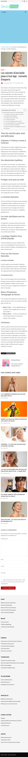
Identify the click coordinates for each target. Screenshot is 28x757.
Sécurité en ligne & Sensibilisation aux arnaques (12, 663)
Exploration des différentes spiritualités (10, 701)
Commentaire (5, 538)
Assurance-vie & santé (6, 651)
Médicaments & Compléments (8, 602)
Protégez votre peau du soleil (11, 117)
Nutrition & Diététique (6, 605)
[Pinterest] (25, 1)
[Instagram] (26, 1)
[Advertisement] (14, 28)
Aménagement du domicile (7, 684)
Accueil (3, 47)
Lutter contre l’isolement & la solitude (10, 742)
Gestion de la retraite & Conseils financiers (11, 641)
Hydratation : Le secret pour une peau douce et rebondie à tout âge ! (13, 445)
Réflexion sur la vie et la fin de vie (9, 703)
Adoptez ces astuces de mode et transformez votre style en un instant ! (14, 420)
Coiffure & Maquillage (6, 624)
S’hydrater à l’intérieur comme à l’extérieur (14, 114)
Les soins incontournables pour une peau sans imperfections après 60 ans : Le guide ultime (14, 470)
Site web (3, 573)
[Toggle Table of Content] (24, 110)
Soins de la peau (11, 353)
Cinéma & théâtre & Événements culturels (11, 720)
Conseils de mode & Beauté (7, 627)
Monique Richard (8, 83)
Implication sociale (5, 740)
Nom (2, 559)
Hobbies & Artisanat (6, 723)
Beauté (8, 47)
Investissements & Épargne (7, 646)
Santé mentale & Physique (7, 612)
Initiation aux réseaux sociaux (8, 660)
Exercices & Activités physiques (8, 610)
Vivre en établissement (6, 679)
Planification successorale (7, 643)
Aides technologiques (6, 665)
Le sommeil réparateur (10, 119)
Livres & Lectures (5, 725)
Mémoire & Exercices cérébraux (8, 607)
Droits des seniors (5, 648)
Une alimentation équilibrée (11, 116)
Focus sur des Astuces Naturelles (12, 124)
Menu (4, 12)
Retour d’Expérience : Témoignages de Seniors (15, 126)
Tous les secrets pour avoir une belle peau (13, 112)
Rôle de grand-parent (6, 737)
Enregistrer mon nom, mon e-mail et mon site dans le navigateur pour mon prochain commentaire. (13, 581)
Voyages (3, 718)
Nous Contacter (12, 754)
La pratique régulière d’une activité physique (14, 123)
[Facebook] (23, 1)
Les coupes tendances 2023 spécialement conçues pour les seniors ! (13, 495)
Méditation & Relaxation (7, 699)
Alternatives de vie (5, 682)
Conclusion (7, 128)
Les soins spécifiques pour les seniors (13, 121)
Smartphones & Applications (8, 667)
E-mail (3, 566)
